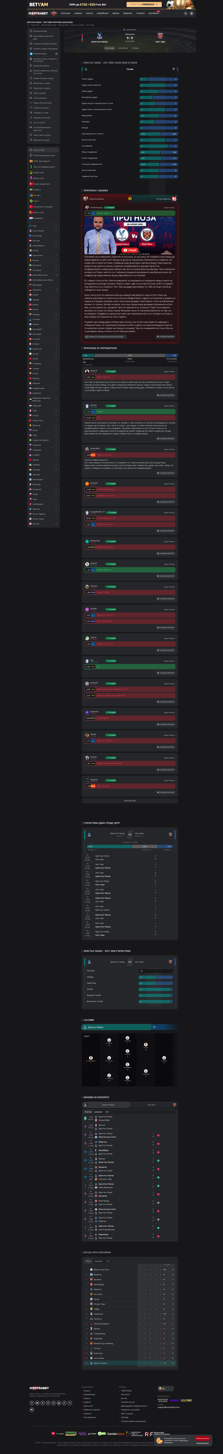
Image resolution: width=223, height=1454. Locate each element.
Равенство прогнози (42, 103)
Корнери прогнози (41, 117)
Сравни (87, 1402)
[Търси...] (185, 13)
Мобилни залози (92, 1409)
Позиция (91, 970)
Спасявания (87, 146)
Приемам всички (202, 1438)
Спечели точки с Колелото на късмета (45, 60)
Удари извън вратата (91, 85)
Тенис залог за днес (42, 135)
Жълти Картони (89, 140)
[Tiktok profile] (64, 1403)
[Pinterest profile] (48, 1403)
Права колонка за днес (43, 78)
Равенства (91, 983)
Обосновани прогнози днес (43, 37)
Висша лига (63, 25)
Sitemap (124, 1417)
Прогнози (65, 13)
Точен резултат (40, 98)
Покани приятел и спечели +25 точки (45, 72)
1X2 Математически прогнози (42, 128)
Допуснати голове (95, 1001)
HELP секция (127, 1413)
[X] (43, 1403)
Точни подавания (89, 158)
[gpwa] (71, 1433)
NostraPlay (154, 13)
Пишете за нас (128, 1402)
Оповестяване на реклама (133, 1421)
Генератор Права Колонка (45, 43)
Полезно (140, 13)
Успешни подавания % (92, 164)
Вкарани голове (94, 995)
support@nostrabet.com (169, 1407)
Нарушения (87, 115)
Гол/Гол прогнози (41, 108)
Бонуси (89, 13)
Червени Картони (90, 176)
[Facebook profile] (32, 1403)
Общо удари (87, 91)
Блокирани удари (89, 97)
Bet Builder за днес (41, 83)
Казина (115, 13)
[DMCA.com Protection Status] (102, 1433)
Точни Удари (87, 79)
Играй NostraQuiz (41, 65)
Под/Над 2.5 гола (40, 112)
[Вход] (191, 13)
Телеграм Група (40, 53)
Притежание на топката (92, 133)
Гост (107, 1112)
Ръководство (90, 1417)
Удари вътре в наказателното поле (97, 103)
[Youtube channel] (37, 1403)
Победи (90, 977)
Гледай (132, 250)
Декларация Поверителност (134, 1406)
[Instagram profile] (53, 1403)
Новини (78, 13)
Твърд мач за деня (41, 88)
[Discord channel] (32, 1410)
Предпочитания (202, 1443)
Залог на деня (39, 93)
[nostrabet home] (39, 1388)
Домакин (98, 1112)
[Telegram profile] (70, 1403)
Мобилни (127, 13)
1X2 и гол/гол (39, 122)
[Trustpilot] (60, 1433)
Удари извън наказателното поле (97, 109)
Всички (88, 1112)
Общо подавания (89, 152)
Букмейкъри (102, 13)
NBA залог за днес (41, 140)
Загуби (90, 989)
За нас (124, 1398)
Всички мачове (40, 31)
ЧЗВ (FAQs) (126, 1390)
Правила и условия (130, 1409)
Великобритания (48, 25)
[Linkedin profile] (59, 1403)
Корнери (86, 121)
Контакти (125, 1394)
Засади (85, 127)
